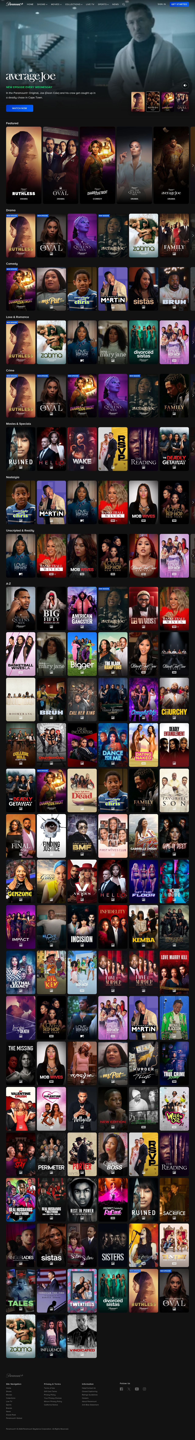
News (115, 4)
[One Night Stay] (20, 1154)
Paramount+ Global (14, 1418)
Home (30, 4)
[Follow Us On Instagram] (144, 1388)
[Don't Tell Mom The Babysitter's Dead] (82, 790)
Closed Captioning (89, 1391)
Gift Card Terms (50, 1391)
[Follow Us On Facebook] (121, 1388)
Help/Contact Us (89, 1388)
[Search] (123, 4)
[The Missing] (20, 1063)
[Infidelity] (113, 927)
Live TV (90, 4)
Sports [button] (102, 4)
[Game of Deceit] (174, 836)
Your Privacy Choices (53, 1398)
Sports (8, 1405)
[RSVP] (143, 1154)
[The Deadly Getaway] (20, 790)
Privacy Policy (50, 1395)
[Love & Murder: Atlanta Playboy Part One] (113, 972)
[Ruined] (143, 1200)
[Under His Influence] (51, 1336)
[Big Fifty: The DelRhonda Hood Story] (51, 608)
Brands (9, 1408)
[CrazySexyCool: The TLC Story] (51, 745)
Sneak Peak (11, 1415)
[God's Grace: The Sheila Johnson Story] (51, 881)
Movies (9, 1395)
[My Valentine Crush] (20, 1109)
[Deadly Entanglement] (174, 745)
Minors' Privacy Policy (53, 1401)
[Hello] (113, 881)
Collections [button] (73, 4)
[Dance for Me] (113, 745)
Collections (10, 1398)
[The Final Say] (20, 836)
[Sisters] (113, 1245)
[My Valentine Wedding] (51, 1109)
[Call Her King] (82, 699)
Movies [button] (55, 4)
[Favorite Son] (174, 790)
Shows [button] (41, 4)
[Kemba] (143, 927)
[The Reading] (174, 1154)
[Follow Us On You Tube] (137, 1388)
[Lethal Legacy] (20, 972)
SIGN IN (162, 4)
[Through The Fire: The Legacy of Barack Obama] (51, 1291)
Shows (9, 1391)
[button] (23, 165)
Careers (85, 1398)
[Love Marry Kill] (174, 972)
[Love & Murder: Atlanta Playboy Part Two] (143, 972)
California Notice (51, 1405)
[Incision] (82, 927)
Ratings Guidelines (90, 1395)
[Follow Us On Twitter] (129, 1388)
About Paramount (89, 1401)
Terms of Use (49, 1388)
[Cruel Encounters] (82, 745)
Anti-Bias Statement (90, 1405)
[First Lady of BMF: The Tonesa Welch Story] (82, 836)
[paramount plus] (14, 4)
